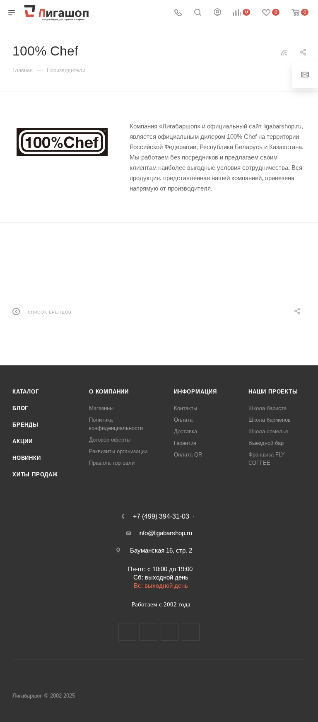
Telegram (148, 632)
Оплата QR (188, 455)
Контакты (185, 408)
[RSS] (284, 52)
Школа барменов (269, 420)
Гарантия (185, 443)
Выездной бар (266, 443)
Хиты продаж (35, 474)
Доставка (185, 431)
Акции (22, 441)
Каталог (25, 392)
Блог (20, 408)
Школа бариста (267, 408)
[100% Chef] (62, 142)
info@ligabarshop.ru (165, 532)
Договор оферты (109, 440)
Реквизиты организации (118, 451)
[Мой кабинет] (217, 13)
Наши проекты (273, 392)
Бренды (25, 425)
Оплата (183, 420)
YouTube (169, 632)
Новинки (26, 458)
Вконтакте (127, 632)
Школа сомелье (268, 431)
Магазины (101, 408)
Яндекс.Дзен (191, 632)
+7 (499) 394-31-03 (161, 516)
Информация (195, 392)
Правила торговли (112, 463)
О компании (109, 392)
